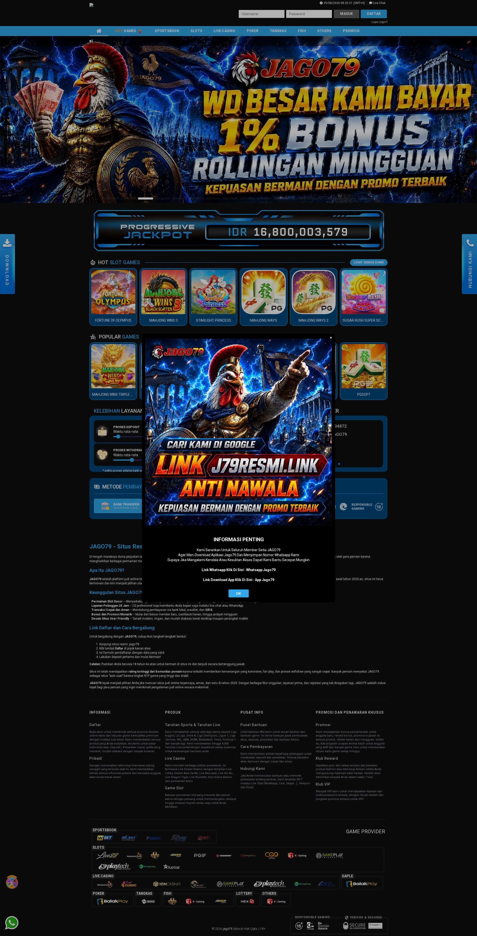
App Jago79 (264, 580)
